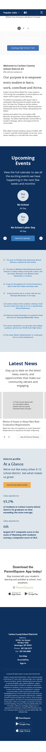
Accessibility (23, 660)
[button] (11, 12)
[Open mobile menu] (41, 12)
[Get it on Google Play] (23, 723)
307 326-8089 (25, 651)
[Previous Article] (4, 437)
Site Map (23, 656)
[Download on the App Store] (23, 730)
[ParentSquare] (23, 718)
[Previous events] (5, 238)
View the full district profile (17, 485)
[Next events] (41, 238)
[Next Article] (9, 437)
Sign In (23, 663)
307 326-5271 (26, 648)
